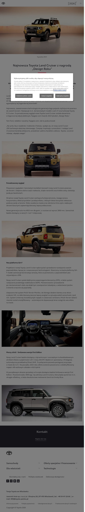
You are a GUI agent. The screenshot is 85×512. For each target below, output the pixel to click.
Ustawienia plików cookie (24, 96)
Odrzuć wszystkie (46, 96)
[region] (42, 87)
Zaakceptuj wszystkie (62, 96)
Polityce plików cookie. (60, 90)
